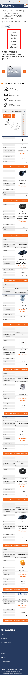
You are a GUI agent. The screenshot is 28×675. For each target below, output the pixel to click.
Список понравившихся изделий (18, 2)
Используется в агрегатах (22, 152)
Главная (3, 634)
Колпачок (22, 573)
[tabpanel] (14, 71)
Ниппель (22, 183)
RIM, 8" (23, 437)
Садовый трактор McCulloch (11, 13)
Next (24, 71)
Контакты (14, 2)
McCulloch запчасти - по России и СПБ (14, 12)
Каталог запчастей (19, 10)
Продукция (4, 638)
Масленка (23, 352)
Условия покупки (5, 661)
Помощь (3, 657)
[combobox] (14, 111)
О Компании (4, 646)
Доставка (10, 2)
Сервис (3, 653)
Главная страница (7, 10)
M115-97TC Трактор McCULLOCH (13, 15)
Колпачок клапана (23, 150)
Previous (3, 71)
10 (23, 134)
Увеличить (14, 78)
